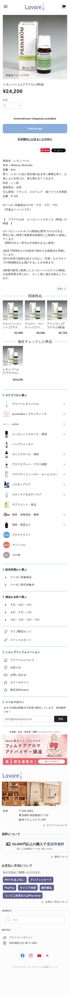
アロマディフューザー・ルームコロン (34, 474)
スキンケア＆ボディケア (27, 494)
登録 (60, 719)
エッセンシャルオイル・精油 (29, 434)
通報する (61, 289)
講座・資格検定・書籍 (25, 514)
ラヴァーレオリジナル (25, 403)
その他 (16, 554)
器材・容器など (21, 524)
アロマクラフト (21, 534)
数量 (5, 100)
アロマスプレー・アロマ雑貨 (29, 464)
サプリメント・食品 (24, 504)
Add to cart (35, 128)
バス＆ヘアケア (21, 484)
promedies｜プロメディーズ (29, 413)
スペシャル (19, 544)
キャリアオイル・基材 (25, 454)
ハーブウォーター (23, 444)
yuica (15, 423)
